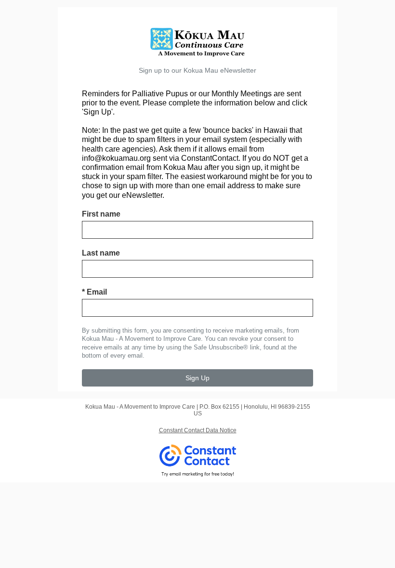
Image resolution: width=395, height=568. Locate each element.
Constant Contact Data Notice (198, 430)
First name (101, 214)
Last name (101, 253)
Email (94, 292)
